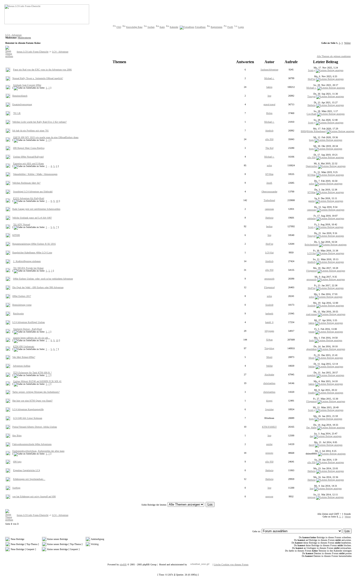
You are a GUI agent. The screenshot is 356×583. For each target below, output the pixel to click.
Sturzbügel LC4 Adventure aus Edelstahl (33, 191)
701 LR (17, 113)
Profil (230, 27)
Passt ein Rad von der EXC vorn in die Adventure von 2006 (42, 69)
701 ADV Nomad (21, 224)
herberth (269, 313)
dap (311, 436)
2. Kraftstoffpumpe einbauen (27, 261)
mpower (269, 496)
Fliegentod (311, 270)
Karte (162, 27)
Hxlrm (269, 113)
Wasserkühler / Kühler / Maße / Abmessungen (35, 174)
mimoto (269, 453)
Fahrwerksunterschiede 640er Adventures (32, 444)
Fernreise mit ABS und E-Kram (28, 163)
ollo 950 (269, 139)
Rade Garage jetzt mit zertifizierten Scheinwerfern (36, 209)
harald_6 (269, 322)
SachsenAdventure (269, 69)
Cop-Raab (311, 114)
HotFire (311, 79)
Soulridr (269, 304)
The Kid (269, 148)
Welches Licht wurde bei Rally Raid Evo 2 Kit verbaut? (39, 122)
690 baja (17, 461)
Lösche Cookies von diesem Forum (231, 564)
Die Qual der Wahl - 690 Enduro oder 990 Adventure (37, 287)
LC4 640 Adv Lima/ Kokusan (27, 418)
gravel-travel (269, 104)
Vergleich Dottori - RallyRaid (27, 329)
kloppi (269, 400)
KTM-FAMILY (269, 426)
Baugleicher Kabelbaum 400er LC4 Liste (32, 252)
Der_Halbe (311, 427)
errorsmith (269, 278)
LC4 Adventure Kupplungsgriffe (28, 409)
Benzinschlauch (19, 95)
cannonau (269, 209)
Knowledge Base (134, 27)
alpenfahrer (311, 349)
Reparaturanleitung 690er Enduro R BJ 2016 (34, 243)
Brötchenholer (311, 244)
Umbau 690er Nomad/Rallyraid (28, 156)
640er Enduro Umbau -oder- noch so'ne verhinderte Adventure (43, 278)
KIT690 (16, 235)
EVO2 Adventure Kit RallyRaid (28, 198)
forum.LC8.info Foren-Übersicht (32, 51)
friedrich (269, 130)
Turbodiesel (269, 200)
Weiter (347, 43)
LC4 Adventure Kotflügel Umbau (28, 322)
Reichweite (18, 313)
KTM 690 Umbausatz (23, 346)
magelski (311, 375)
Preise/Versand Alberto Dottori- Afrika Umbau (34, 426)
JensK (269, 183)
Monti (269, 357)
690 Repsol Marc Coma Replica (28, 148)
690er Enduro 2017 (21, 296)
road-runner (311, 314)
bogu (311, 140)
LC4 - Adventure (13, 35)
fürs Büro (17, 435)
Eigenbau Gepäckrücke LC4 (26, 470)
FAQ (118, 27)
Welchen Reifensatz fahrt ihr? (26, 183)
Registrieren (216, 27)
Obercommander (269, 191)
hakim (269, 87)
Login (241, 27)
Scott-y (311, 70)
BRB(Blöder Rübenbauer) (313, 131)
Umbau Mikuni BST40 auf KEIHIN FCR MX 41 (37, 381)
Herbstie (312, 105)
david (311, 445)
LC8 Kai (269, 252)
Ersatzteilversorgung (22, 104)
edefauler (311, 218)
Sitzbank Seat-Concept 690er (27, 85)
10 (57, 201)
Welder (269, 365)
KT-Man (269, 174)
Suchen (151, 27)
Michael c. (269, 78)
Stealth (311, 392)
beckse (269, 226)
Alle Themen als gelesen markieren (334, 56)
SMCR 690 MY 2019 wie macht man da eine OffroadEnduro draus (45, 137)
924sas (269, 339)
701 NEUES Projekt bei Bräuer (28, 268)
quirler (269, 444)
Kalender (174, 27)
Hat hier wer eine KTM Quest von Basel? (32, 400)
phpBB (123, 564)
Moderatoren (24, 37)
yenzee (311, 331)
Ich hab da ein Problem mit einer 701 (30, 130)
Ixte (269, 95)
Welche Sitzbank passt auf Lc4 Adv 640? (32, 217)
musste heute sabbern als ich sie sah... (31, 337)
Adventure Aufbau (21, 365)
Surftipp (16, 487)
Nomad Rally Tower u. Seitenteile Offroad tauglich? (37, 78)
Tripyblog (269, 348)
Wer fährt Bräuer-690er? (23, 357)
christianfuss (269, 383)
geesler (311, 201)
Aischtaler (269, 374)
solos (269, 165)
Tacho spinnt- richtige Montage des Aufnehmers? (36, 392)
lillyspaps (269, 331)
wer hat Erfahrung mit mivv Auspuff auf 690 (34, 496)
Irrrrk (311, 340)
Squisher (269, 409)
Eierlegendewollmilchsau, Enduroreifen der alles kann (38, 451)
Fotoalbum (200, 27)
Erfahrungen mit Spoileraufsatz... (29, 479)
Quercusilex (311, 166)
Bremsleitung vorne (21, 304)
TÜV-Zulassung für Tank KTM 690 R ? (32, 372)
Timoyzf (311, 96)
